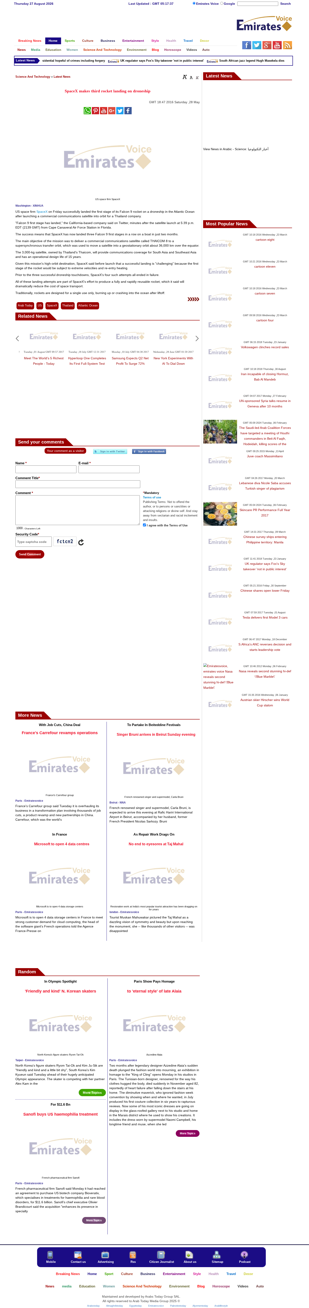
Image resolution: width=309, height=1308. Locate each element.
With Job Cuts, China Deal (59, 725)
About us (190, 1262)
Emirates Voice (208, 3)
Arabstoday (93, 1305)
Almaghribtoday (114, 1305)
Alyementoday (200, 1305)
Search (285, 3)
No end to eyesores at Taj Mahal (156, 844)
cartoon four (265, 320)
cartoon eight (265, 239)
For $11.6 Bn (60, 1104)
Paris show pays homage (154, 981)
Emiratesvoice (156, 1305)
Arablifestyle (221, 1305)
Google (229, 3)
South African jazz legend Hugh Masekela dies (241, 60)
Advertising (106, 1262)
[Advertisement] (125, 24)
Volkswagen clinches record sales (265, 347)
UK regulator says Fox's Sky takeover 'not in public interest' (151, 60)
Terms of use (152, 497)
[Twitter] (110, 453)
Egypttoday (135, 1305)
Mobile (51, 1262)
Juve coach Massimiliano (265, 456)
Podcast (244, 1262)
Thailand (67, 305)
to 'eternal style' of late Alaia (154, 991)
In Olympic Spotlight (60, 981)
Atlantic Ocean (88, 305)
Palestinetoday (178, 1305)
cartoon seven (265, 293)
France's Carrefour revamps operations (60, 733)
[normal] (190, 77)
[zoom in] (185, 77)
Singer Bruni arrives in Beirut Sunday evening (156, 734)
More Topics (92, 1092)
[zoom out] (197, 77)
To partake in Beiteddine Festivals (154, 725)
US (40, 305)
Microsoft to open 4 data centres (61, 844)
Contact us (78, 1262)
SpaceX (42, 211)
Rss (133, 1262)
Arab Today (25, 305)
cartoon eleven (265, 266)
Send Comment (30, 554)
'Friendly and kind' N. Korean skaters (60, 991)
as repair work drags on (153, 834)
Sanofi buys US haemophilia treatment (60, 1114)
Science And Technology (32, 76)
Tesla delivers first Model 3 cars (265, 617)
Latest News (62, 76)
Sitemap (217, 1262)
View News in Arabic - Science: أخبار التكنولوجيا (236, 149)
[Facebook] (149, 453)
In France (59, 834)
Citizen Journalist (161, 1262)
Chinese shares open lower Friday (265, 590)
